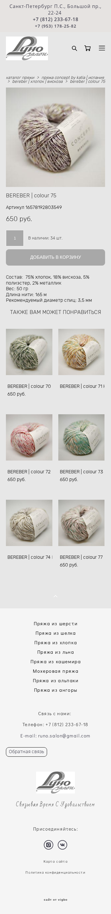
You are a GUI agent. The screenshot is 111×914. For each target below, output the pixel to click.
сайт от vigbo (55, 899)
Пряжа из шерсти (56, 623)
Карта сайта (56, 861)
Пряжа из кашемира (55, 661)
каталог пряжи (20, 78)
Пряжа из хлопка (55, 642)
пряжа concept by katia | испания (72, 78)
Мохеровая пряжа (55, 671)
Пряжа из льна (55, 652)
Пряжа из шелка (56, 633)
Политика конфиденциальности (55, 872)
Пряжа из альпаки (56, 680)
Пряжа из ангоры (56, 690)
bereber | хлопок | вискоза (37, 82)
